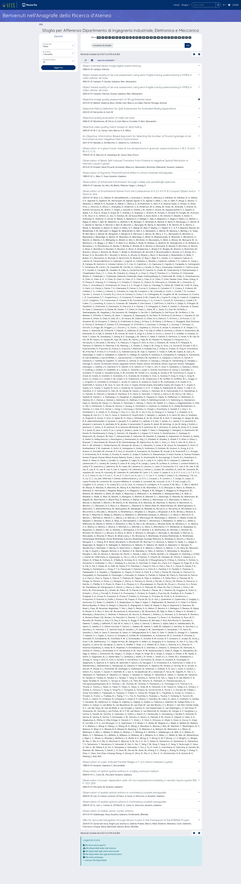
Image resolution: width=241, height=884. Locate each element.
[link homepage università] (29, 5)
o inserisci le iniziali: (102, 45)
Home (176, 5)
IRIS (41, 24)
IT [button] (224, 5)
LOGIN (235, 5)
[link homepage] (9, 5)
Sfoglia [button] (185, 5)
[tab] (86, 60)
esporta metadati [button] (105, 60)
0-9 (99, 37)
